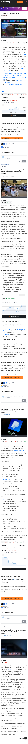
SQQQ (8, 75)
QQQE (4, 79)
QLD (18, 75)
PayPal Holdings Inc (8, 479)
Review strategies (5, 548)
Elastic (4, 499)
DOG (14, 75)
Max (16, 302)
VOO (21, 72)
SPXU (6, 73)
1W (5, 302)
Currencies (12, 5)
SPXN (17, 80)
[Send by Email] (13, 143)
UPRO (14, 73)
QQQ (10, 72)
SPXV (8, 82)
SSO (19, 72)
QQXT (16, 79)
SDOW (9, 77)
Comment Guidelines (5, 164)
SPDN (21, 80)
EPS (17, 77)
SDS (25, 72)
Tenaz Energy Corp (8, 329)
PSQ (18, 73)
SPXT (4, 82)
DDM (20, 77)
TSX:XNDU (10, 669)
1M (7, 302)
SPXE (23, 79)
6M (9, 302)
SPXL (21, 73)
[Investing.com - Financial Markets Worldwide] (7, 2)
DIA (14, 72)
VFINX (13, 77)
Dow (24, 54)
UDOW (5, 77)
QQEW (24, 77)
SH (16, 72)
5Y (14, 302)
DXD (21, 75)
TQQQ (11, 73)
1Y (12, 302)
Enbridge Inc (6, 334)
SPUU (19, 79)
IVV (4, 73)
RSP (25, 73)
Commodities (19, 5)
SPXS (4, 75)
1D (3, 302)
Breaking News (4, 5)
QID (12, 75)
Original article (5, 91)
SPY (7, 72)
